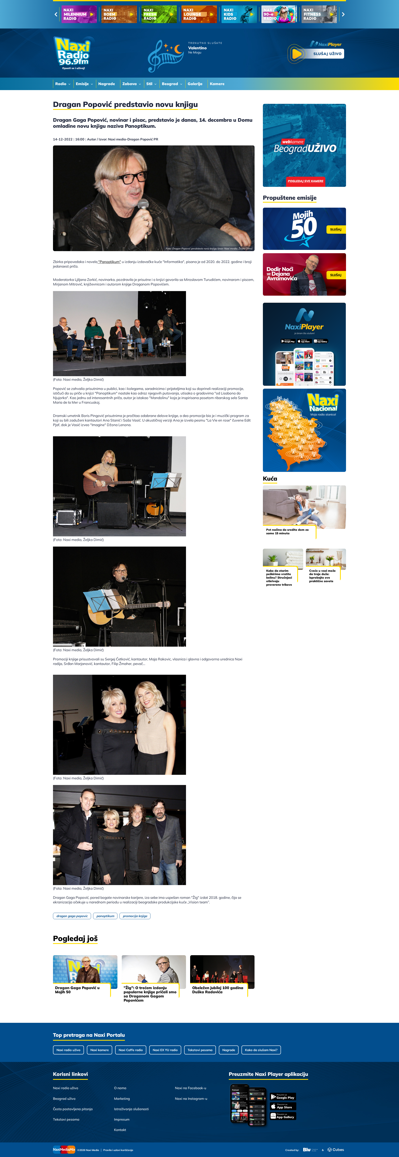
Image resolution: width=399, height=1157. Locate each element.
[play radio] (316, 53)
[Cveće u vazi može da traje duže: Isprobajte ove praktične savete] (326, 559)
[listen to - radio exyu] (279, 14)
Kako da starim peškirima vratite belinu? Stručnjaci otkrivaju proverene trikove (279, 578)
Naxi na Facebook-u (190, 1088)
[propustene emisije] (304, 229)
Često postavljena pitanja (73, 1109)
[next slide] (343, 14)
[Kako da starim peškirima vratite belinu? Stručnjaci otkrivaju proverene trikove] (283, 559)
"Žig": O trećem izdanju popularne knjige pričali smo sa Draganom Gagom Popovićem (150, 994)
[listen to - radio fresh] (79, 14)
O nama (120, 1088)
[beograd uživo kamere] (304, 146)
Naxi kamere (99, 1050)
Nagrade (228, 1050)
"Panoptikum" (109, 261)
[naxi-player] (304, 345)
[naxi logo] (74, 53)
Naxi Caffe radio (131, 1050)
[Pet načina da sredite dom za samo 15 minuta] (304, 507)
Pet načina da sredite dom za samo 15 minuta (287, 531)
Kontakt (120, 1130)
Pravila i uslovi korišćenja (118, 1150)
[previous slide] (56, 14)
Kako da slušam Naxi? (261, 1050)
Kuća (270, 478)
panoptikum (105, 916)
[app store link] (283, 1106)
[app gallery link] (283, 1116)
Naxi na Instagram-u (191, 1098)
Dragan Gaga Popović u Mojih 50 (77, 989)
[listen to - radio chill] (319, 14)
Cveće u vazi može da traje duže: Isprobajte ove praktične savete (322, 576)
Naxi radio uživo (68, 1050)
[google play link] (283, 1097)
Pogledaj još (75, 938)
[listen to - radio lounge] (119, 14)
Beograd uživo (64, 1098)
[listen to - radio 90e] (199, 14)
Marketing (122, 1098)
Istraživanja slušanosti (131, 1109)
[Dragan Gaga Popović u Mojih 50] (85, 972)
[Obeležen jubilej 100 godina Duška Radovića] (222, 972)
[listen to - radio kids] (159, 14)
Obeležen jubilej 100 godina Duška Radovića (217, 989)
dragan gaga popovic (72, 916)
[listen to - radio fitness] (239, 14)
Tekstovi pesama (200, 1050)
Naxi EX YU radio (165, 1050)
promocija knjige (135, 916)
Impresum (121, 1119)
